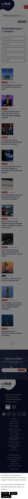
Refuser (14, 493)
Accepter (5, 493)
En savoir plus (6, 496)
